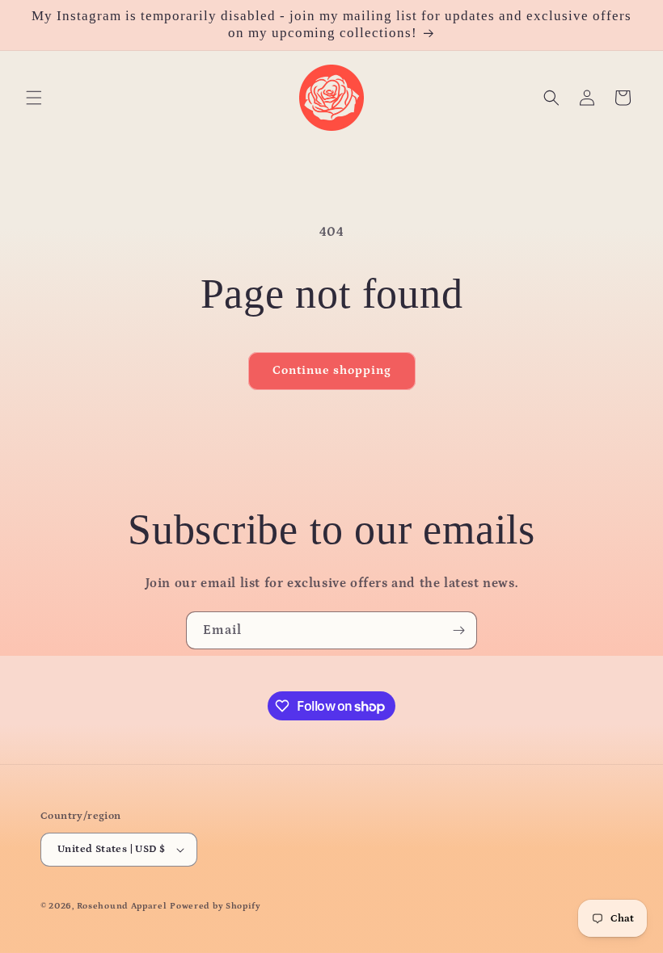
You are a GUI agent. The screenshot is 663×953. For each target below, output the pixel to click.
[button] (34, 97)
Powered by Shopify (215, 906)
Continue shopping (331, 370)
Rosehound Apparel (122, 906)
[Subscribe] (458, 630)
